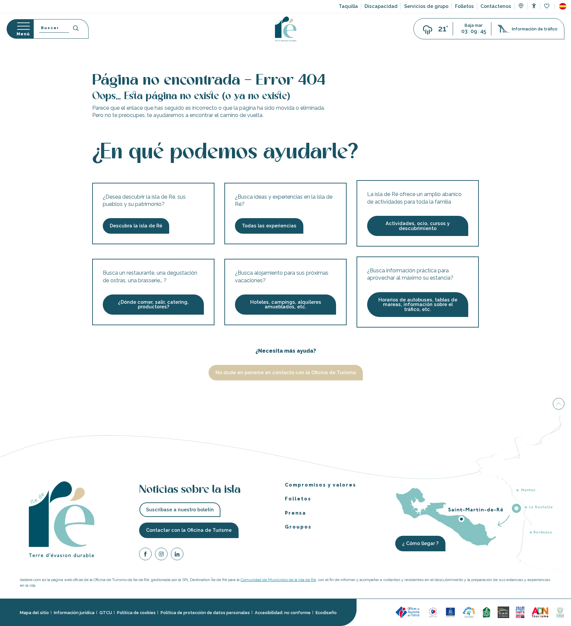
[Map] (521, 6)
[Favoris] (547, 6)
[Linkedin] (177, 555)
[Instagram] (161, 555)
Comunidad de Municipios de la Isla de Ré (278, 579)
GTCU (105, 612)
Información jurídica (74, 612)
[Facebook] (145, 555)
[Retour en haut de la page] (558, 404)
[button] (563, 6)
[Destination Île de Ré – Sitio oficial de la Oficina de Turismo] (285, 29)
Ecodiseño (326, 612)
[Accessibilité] (534, 6)
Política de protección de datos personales (205, 612)
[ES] (563, 6)
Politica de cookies (136, 612)
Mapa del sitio (34, 612)
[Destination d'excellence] (433, 611)
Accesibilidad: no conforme (283, 612)
